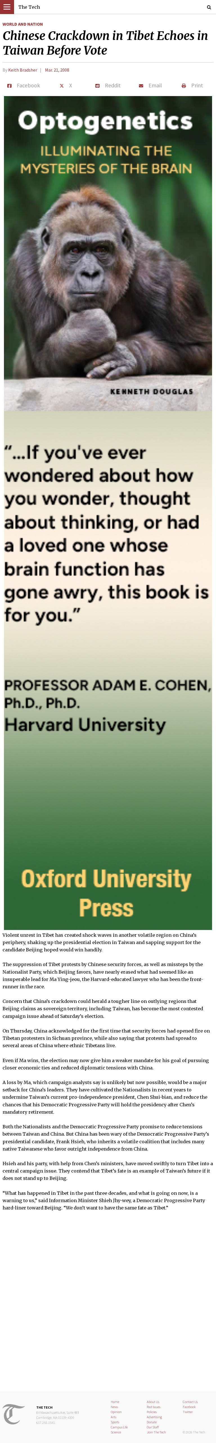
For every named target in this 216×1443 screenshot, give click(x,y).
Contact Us (190, 1402)
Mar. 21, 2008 (57, 70)
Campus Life (119, 1427)
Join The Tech (156, 1432)
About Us (153, 1402)
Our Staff (153, 1427)
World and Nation (23, 24)
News (114, 1407)
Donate (152, 1422)
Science (116, 1432)
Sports (115, 1422)
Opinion (116, 1412)
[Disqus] (108, 1304)
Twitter (188, 1412)
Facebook (189, 1407)
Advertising (154, 1417)
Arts (113, 1417)
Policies (152, 1412)
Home (115, 1402)
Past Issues (153, 1407)
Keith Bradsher (22, 70)
